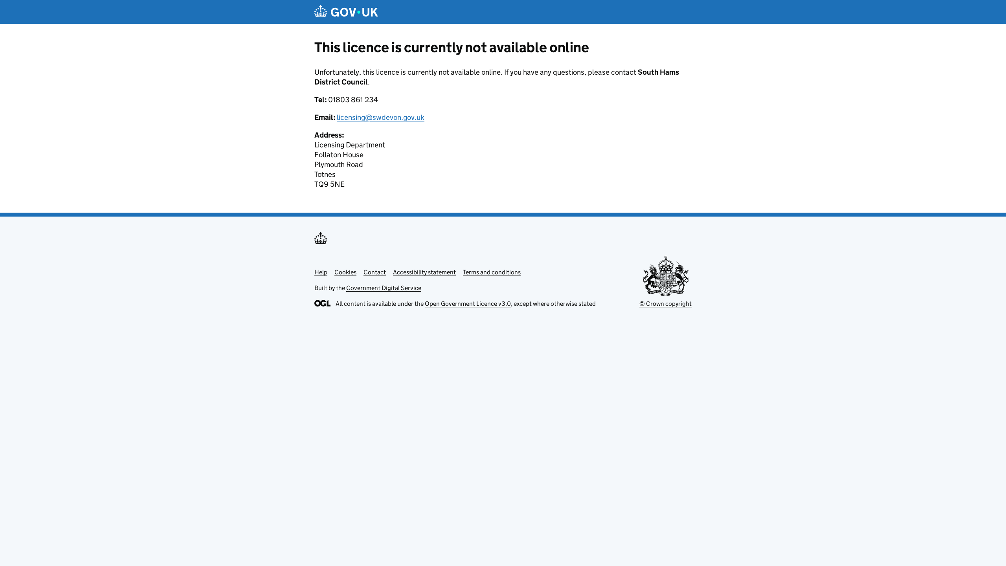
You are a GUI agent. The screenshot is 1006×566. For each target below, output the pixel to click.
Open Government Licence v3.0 (468, 303)
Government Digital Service (383, 288)
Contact (374, 272)
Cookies (345, 272)
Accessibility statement (424, 272)
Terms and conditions (492, 272)
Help (320, 272)
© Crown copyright (665, 303)
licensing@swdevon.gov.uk (380, 117)
